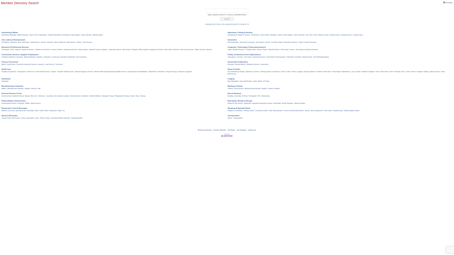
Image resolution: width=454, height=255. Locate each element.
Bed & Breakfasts (233, 81)
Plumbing (397, 71)
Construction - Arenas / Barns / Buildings (264, 35)
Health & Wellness (95, 96)
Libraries (43, 42)
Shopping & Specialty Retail (239, 108)
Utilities (27, 103)
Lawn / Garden (356, 71)
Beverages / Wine (33, 110)
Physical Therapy (171, 71)
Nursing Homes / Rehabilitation (137, 71)
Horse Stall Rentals (246, 81)
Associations (232, 57)
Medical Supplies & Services (84, 71)
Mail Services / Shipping (130, 49)
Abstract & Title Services (235, 103)
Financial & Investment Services (26, 64)
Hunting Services (346, 35)
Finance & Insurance (10, 62)
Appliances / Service (252, 71)
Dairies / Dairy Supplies (285, 35)
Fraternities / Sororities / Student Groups (299, 57)
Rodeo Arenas (70, 42)
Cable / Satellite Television (236, 49)
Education (231, 64)
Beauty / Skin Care (31, 96)
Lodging (231, 79)
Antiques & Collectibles (235, 110)
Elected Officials (240, 64)
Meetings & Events (235, 86)
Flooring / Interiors (309, 71)
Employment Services (70, 49)
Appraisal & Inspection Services (262, 103)
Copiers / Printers (57, 49)
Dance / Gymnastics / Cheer (30, 118)
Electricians (276, 71)
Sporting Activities (77, 118)
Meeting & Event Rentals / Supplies (256, 88)
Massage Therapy (108, 96)
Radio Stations (76, 35)
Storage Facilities (299, 103)
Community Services (258, 57)
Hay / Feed (309, 35)
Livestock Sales (358, 35)
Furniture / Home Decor (323, 71)
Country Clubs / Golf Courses (11, 118)
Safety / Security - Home (437, 71)
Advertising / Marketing (9, 35)
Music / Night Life (59, 42)
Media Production (22, 35)
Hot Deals (448, 2)
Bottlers (4, 88)
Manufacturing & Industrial (12, 86)
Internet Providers (274, 49)
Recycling (21, 103)
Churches (240, 57)
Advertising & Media (10, 32)
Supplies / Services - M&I (32, 88)
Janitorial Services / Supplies (98, 49)
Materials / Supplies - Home (370, 71)
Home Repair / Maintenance (341, 71)
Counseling (49, 96)
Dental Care (31, 71)
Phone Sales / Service (288, 49)
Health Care (6, 69)
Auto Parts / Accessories (247, 42)
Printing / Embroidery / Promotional (59, 35)
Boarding (231, 96)
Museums (50, 42)
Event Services (239, 88)
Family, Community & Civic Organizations (244, 54)
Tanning (142, 96)
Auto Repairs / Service (263, 42)
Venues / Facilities (274, 88)
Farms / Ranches (299, 35)
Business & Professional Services (15, 47)
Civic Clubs (247, 57)
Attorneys (18, 49)
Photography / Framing (122, 96)
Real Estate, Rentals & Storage (240, 101)
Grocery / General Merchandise (294, 110)
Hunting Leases (335, 35)
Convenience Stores (261, 110)
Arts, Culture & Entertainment (13, 40)
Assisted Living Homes (9, 71)
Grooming (237, 96)
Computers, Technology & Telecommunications (247, 47)
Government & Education (238, 62)
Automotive (232, 40)
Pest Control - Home (386, 71)
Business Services (28, 49)
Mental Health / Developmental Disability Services (110, 71)
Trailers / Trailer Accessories (307, 42)
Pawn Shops (328, 110)
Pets (259, 96)
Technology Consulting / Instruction (307, 49)
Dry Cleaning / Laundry (61, 96)
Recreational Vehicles (290, 42)
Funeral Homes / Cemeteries (79, 96)
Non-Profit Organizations (321, 57)
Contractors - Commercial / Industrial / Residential (59, 57)
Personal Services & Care (12, 93)
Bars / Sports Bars (24, 42)
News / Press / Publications (38, 35)
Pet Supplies (253, 96)
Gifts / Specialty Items (276, 110)
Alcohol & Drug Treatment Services (13, 96)
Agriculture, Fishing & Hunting (240, 32)
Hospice (53, 71)
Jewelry (307, 110)
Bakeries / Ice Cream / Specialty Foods (14, 110)
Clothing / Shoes (248, 110)
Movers (230, 118)
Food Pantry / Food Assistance (276, 57)
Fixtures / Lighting (297, 71)
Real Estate (277, 103)
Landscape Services (114, 49)
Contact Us (252, 130)
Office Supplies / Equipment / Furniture (151, 49)
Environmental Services (9, 103)
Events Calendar (220, 130)
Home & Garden (234, 69)
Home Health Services (43, 71)
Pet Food (245, 96)
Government (264, 64)
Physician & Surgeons (185, 71)
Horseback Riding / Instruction (60, 118)
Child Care (41, 96)
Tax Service (59, 64)
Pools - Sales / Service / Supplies (412, 71)
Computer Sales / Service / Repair (256, 49)
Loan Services (49, 64)
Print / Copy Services (187, 49)
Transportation (234, 116)
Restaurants (53, 110)
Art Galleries (5, 42)
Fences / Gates (285, 71)
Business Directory (205, 130)
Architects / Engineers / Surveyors (12, 57)
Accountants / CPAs (8, 49)
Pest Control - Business (171, 49)
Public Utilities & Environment (14, 101)
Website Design (98, 35)
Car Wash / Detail (276, 42)
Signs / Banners (86, 35)
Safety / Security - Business (203, 49)
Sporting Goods (338, 110)
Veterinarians (265, 96)
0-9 (206, 24)
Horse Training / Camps (321, 35)
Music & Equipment (317, 110)
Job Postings (241, 130)
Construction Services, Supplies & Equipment (20, 54)
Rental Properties (287, 103)
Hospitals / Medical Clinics (65, 71)
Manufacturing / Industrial (15, 88)
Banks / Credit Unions (8, 64)
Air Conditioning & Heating (236, 71)
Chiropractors (21, 71)
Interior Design (83, 49)
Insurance (41, 64)
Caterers (230, 88)
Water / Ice (61, 110)
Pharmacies (161, 71)
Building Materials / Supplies (33, 57)
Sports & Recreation (10, 116)
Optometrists (152, 71)
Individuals (6, 79)
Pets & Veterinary (234, 93)
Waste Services (36, 103)
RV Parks (266, 81)
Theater (78, 42)
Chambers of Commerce (42, 49)
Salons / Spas (134, 96)
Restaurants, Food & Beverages (14, 108)
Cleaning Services (266, 71)
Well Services (232, 74)
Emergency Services (253, 64)
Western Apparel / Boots (351, 110)
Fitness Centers (45, 118)
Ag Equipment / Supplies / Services (239, 35)
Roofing (426, 71)
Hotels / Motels (257, 81)
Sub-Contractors (81, 57)
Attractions (13, 42)
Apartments (247, 103)
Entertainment (35, 42)
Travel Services (87, 42)
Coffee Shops (43, 110)
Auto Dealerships (233, 42)
